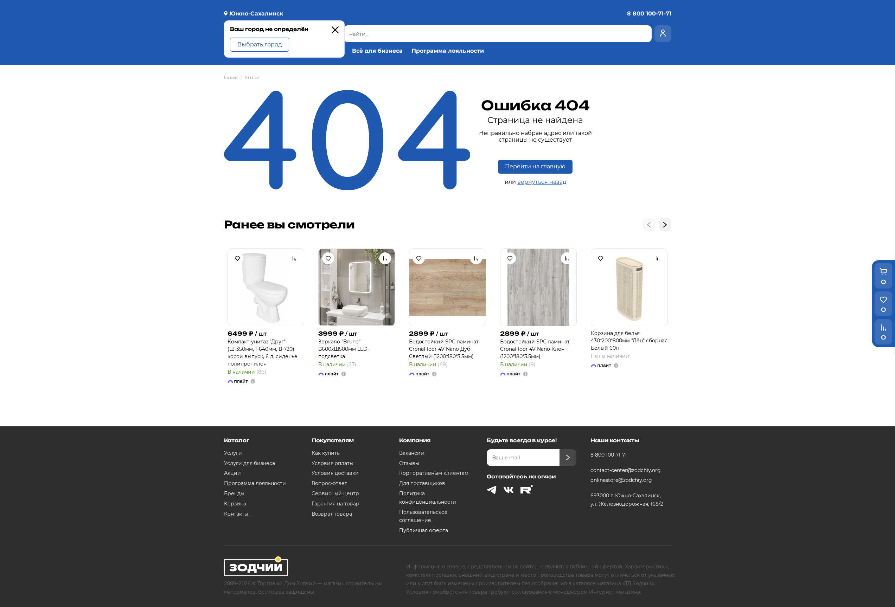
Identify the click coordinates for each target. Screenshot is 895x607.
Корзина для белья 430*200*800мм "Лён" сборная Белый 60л (629, 340)
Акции (232, 473)
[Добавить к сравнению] (294, 258)
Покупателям (333, 440)
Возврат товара (332, 514)
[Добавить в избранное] (237, 258)
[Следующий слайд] (665, 224)
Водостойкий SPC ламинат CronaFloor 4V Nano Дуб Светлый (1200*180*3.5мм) (444, 349)
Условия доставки (335, 473)
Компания (414, 440)
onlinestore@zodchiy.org (621, 480)
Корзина (235, 504)
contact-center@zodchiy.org (625, 470)
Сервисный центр (335, 493)
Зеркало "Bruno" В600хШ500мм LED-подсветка (343, 349)
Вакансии (411, 453)
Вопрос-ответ (329, 483)
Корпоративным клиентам (433, 473)
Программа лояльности (447, 51)
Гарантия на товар (335, 504)
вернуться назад (541, 182)
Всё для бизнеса (377, 51)
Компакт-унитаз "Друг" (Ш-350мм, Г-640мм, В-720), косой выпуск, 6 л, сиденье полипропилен (263, 352)
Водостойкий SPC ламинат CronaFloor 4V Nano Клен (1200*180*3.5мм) (535, 349)
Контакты (236, 514)
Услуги (233, 453)
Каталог (236, 440)
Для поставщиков (422, 483)
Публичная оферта (423, 530)
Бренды (234, 493)
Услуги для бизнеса (249, 463)
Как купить (326, 453)
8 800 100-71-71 (608, 455)
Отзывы (409, 463)
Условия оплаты (332, 463)
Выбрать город (259, 44)
